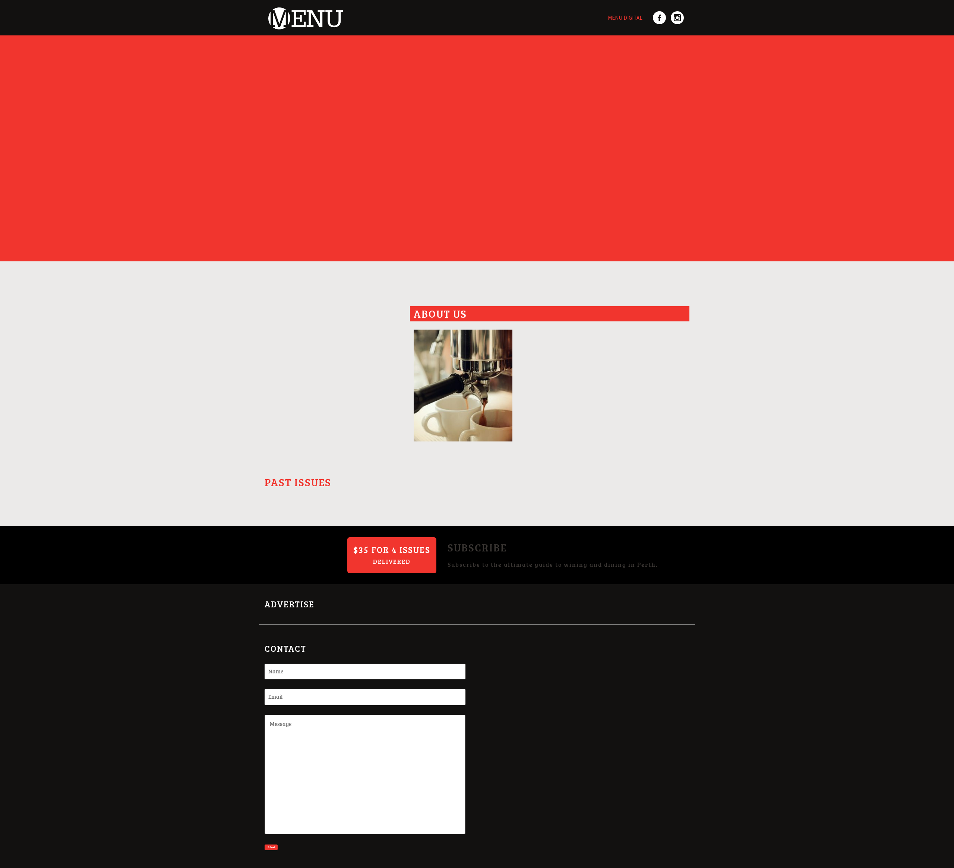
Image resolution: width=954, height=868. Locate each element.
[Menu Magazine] (304, 14)
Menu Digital (625, 17)
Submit (271, 847)
